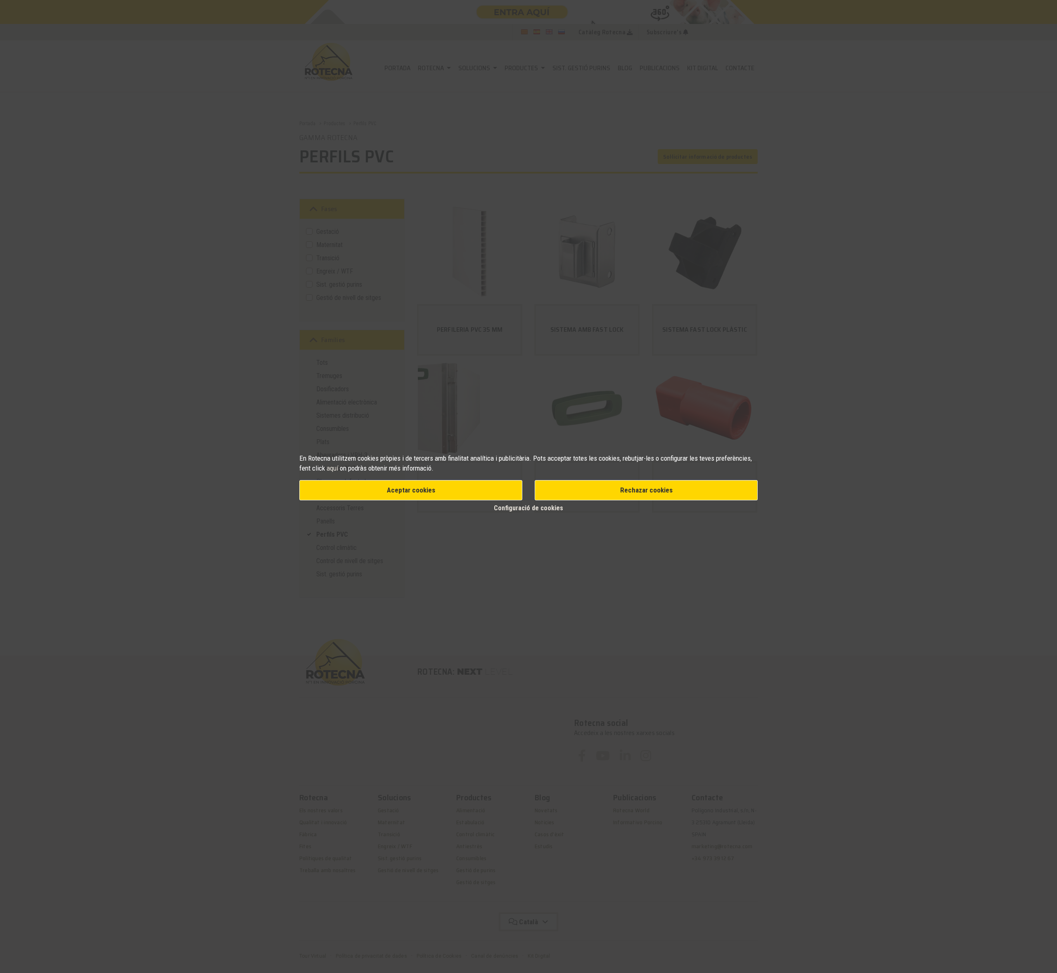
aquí (333, 468)
